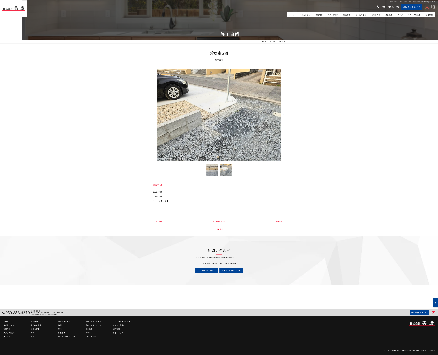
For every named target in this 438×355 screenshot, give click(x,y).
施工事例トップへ (219, 221)
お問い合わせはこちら (411, 7)
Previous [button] (155, 115)
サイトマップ (118, 333)
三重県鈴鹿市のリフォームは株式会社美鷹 (403, 350)
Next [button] (282, 115)
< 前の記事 (158, 221)
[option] (219, 115)
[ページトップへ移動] (433, 312)
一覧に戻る (219, 229)
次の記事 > (279, 221)
